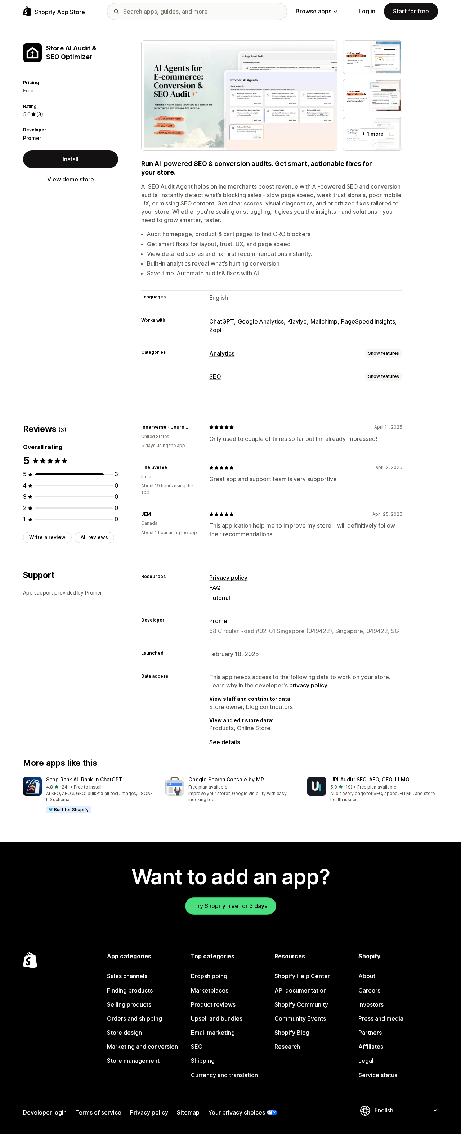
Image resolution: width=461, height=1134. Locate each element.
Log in (367, 11)
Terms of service (98, 1112)
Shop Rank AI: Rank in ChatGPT (84, 779)
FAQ (215, 587)
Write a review (47, 537)
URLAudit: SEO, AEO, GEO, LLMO (369, 779)
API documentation (300, 990)
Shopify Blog (291, 1032)
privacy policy (308, 685)
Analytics (221, 353)
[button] (88, 795)
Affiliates (370, 1046)
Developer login (45, 1112)
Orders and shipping (134, 1018)
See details (224, 742)
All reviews (94, 537)
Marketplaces (209, 990)
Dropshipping (209, 976)
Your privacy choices (236, 1112)
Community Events (300, 1018)
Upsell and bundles (216, 1018)
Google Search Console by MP (226, 779)
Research (287, 1046)
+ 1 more (373, 134)
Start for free (411, 11)
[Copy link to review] (195, 427)
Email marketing (213, 1032)
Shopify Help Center (302, 976)
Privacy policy (228, 577)
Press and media (380, 1018)
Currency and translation (224, 1075)
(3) (39, 114)
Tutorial (219, 597)
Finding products (130, 990)
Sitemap (188, 1112)
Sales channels (127, 976)
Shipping (203, 1060)
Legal (365, 1060)
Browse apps (313, 11)
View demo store (70, 179)
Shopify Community (301, 1004)
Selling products (129, 1004)
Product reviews (213, 1004)
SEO (215, 376)
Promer (32, 138)
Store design (124, 1032)
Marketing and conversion (142, 1046)
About (366, 976)
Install (71, 159)
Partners (370, 1032)
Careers (369, 990)
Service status (377, 1075)
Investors (371, 1004)
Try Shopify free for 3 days (230, 905)
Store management (133, 1060)
